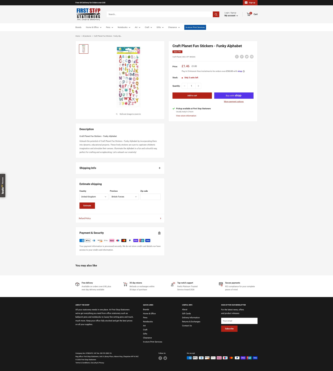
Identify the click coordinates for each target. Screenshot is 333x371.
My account (230, 15)
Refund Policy (85, 218)
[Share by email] (252, 56)
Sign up (252, 3)
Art (136, 27)
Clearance (172, 27)
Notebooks (122, 27)
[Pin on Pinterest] (242, 56)
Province (114, 191)
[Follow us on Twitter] (165, 358)
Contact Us (187, 326)
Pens (108, 27)
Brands (78, 27)
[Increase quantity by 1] (198, 86)
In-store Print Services (195, 27)
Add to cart (192, 95)
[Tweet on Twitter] (247, 56)
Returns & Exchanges (191, 321)
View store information (186, 115)
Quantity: (176, 86)
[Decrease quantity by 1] (184, 86)
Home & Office (92, 27)
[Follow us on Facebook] (160, 358)
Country (82, 191)
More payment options (234, 101)
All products (86, 36)
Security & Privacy (97, 363)
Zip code (144, 191)
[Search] (216, 14)
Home (77, 36)
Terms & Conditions (82, 363)
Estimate (87, 205)
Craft (147, 27)
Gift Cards (186, 313)
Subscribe (229, 329)
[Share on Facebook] (237, 56)
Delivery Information (191, 317)
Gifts (159, 27)
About (184, 309)
